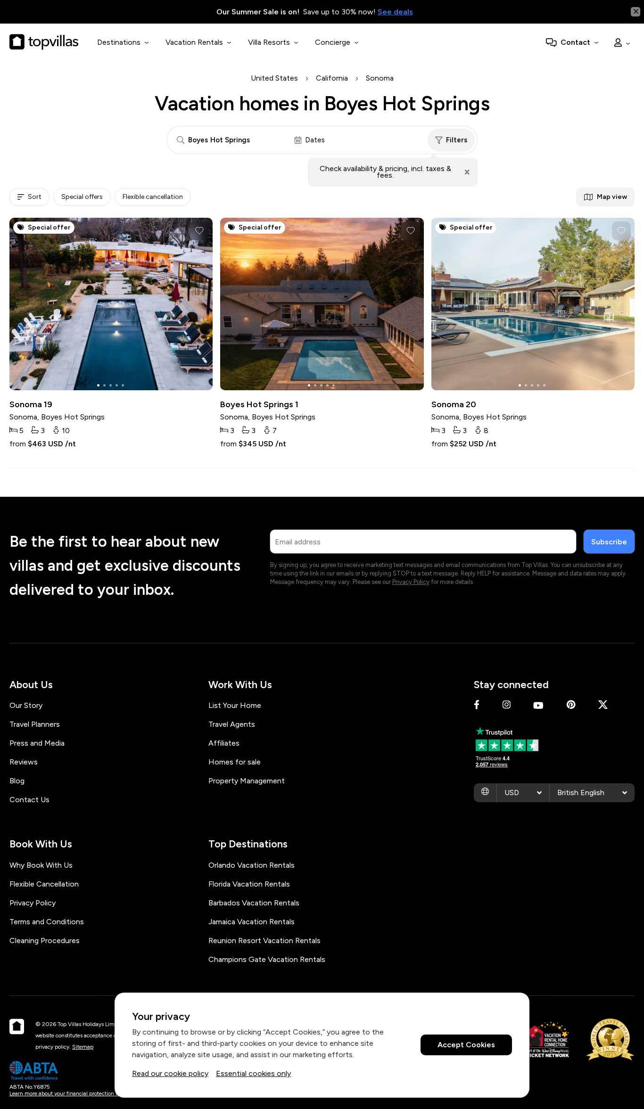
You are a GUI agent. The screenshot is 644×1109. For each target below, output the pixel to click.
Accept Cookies (466, 1045)
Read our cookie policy (170, 1073)
